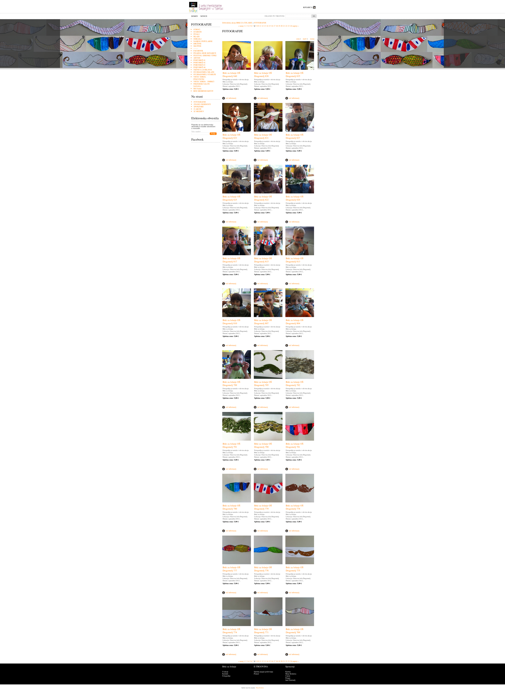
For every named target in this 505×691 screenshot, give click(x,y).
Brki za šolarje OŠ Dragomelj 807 (263, 321)
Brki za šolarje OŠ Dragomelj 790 (263, 445)
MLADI (196, 36)
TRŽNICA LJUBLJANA (202, 69)
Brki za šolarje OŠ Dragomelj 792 (294, 383)
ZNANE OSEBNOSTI (202, 104)
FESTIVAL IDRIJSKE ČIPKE (205, 55)
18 (277, 26)
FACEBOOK (198, 50)
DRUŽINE (197, 43)
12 (263, 26)
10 (258, 26)
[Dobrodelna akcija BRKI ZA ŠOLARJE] (207, 12)
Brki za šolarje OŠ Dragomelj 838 (263, 74)
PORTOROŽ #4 (199, 67)
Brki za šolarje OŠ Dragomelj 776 (263, 569)
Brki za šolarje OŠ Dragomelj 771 (263, 630)
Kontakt (225, 673)
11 (260, 26)
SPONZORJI (198, 106)
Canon (287, 676)
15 (270, 26)
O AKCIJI (197, 109)
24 (291, 26)
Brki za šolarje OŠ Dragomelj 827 (294, 136)
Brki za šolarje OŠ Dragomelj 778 (294, 507)
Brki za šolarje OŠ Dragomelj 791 (231, 445)
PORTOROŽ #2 (199, 62)
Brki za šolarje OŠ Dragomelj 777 (231, 569)
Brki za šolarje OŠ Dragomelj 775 (294, 569)
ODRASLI (197, 39)
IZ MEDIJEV (199, 111)
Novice (203, 16)
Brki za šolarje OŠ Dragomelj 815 (263, 260)
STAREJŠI (197, 32)
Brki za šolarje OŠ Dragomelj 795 (263, 383)
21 (284, 26)
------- (195, 48)
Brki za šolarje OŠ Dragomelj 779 (263, 507)
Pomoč (256, 673)
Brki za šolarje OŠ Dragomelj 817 (231, 260)
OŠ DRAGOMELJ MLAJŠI (203, 72)
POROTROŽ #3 (199, 65)
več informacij (231, 98)
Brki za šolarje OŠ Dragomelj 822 (263, 198)
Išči (314, 16)
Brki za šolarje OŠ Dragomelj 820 (294, 198)
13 (265, 26)
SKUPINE (197, 46)
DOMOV (194, 16)
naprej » (295, 26)
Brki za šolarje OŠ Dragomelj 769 (294, 630)
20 (281, 26)
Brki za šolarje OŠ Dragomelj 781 (294, 445)
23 (289, 26)
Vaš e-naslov (196, 131)
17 (274, 26)
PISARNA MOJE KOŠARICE (204, 53)
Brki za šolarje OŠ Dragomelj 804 (294, 321)
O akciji (225, 671)
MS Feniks (197, 88)
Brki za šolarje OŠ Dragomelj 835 (294, 74)
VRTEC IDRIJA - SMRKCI (203, 81)
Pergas (287, 678)
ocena (312, 38)
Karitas (288, 671)
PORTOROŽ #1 (199, 60)
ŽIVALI (196, 34)
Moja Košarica (290, 673)
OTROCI (196, 29)
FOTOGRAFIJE (200, 102)
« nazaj (240, 26)
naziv (305, 38)
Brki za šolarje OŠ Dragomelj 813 (294, 260)
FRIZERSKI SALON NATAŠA (201, 85)
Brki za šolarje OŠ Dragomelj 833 (231, 136)
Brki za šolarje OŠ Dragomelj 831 (263, 136)
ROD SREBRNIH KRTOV (203, 91)
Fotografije (226, 676)
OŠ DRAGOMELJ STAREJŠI (204, 74)
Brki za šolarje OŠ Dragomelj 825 (231, 198)
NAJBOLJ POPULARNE (203, 41)
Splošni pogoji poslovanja (263, 671)
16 (272, 26)
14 (267, 26)
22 (286, 26)
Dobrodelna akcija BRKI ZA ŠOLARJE (237, 22)
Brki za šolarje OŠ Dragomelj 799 (231, 383)
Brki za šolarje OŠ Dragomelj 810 (231, 321)
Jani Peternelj (290, 680)
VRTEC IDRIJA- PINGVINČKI (199, 77)
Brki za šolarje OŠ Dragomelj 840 (231, 74)
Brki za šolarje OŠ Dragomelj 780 (231, 507)
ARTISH (196, 58)
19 (279, 26)
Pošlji (213, 134)
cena (298, 38)
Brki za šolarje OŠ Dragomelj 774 (231, 630)
